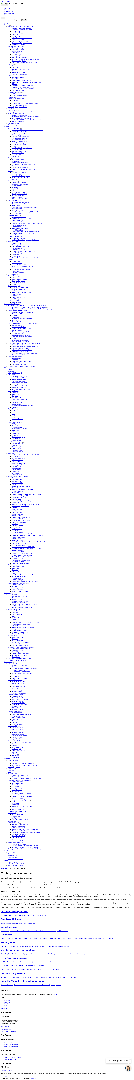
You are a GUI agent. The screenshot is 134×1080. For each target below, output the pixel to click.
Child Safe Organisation (19, 90)
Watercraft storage (17, 762)
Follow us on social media (19, 74)
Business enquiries (17, 263)
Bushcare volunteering (18, 701)
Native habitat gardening (19, 698)
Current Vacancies (17, 79)
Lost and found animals (18, 192)
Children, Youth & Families (19, 596)
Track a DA (15, 315)
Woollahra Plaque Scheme (19, 387)
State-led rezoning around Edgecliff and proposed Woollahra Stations (28, 305)
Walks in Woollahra (17, 747)
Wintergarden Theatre (18, 540)
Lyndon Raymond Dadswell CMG (22, 555)
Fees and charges (13, 125)
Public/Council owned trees (20, 162)
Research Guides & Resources (20, 378)
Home (2, 868)
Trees (9, 158)
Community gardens (14, 767)
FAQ (13, 616)
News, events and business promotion (22, 266)
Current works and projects (16, 98)
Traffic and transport (14, 286)
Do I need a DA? (17, 314)
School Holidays (16, 469)
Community (7, 593)
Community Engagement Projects (17, 107)
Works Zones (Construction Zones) (22, 292)
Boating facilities (13, 760)
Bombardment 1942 (17, 483)
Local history (12, 374)
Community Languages (18, 437)
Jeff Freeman (15, 507)
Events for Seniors (17, 474)
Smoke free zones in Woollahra (17, 811)
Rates (13, 277)
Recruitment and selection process (21, 80)
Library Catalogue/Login (15, 373)
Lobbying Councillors (18, 39)
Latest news (11, 852)
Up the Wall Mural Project (19, 634)
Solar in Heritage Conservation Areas (22, 673)
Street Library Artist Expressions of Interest (24, 575)
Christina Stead (16, 488)
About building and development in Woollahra (21, 366)
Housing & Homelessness (19, 602)
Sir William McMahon (18, 561)
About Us (14, 611)
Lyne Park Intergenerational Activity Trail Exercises (26, 778)
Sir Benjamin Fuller (17, 558)
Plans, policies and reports (19, 95)
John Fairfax (15, 511)
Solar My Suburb (17, 675)
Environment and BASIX (19, 327)
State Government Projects (19, 105)
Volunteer (14, 84)
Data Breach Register (18, 121)
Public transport (16, 294)
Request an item (16, 404)
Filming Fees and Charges (19, 238)
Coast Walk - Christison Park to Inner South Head (26, 832)
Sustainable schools (17, 719)
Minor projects (16, 102)
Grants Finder (16, 657)
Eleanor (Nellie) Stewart (19, 497)
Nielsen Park (15, 791)
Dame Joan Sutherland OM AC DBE (22, 489)
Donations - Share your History (21, 389)
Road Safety (15, 299)
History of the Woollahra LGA (20, 382)
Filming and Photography (15, 236)
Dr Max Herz (15, 492)
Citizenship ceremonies (14, 123)
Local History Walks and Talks (20, 386)
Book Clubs (15, 568)
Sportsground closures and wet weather (23, 818)
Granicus (33, 1078)
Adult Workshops (17, 456)
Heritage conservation (18, 330)
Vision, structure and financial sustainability (20, 26)
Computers (15, 396)
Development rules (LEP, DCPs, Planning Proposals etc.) (24, 323)
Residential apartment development (22, 337)
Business (10, 259)
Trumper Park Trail (17, 841)
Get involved (15, 722)
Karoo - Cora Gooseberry (19, 543)
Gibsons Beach (16, 785)
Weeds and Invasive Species (20, 699)
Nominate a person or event (20, 478)
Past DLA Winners (17, 589)
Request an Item (16, 440)
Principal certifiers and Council (20, 348)
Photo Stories (15, 384)
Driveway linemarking (18, 289)
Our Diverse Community (19, 606)
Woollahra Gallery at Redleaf (12, 1057)
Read (13, 410)
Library (6, 368)
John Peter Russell (17, 512)
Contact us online (17, 66)
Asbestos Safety (16, 358)
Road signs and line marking (20, 287)
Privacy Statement (14, 1077)
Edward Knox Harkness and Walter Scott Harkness (26, 494)
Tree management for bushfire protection (23, 164)
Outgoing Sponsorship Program (21, 655)
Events (6, 860)
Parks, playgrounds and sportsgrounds (19, 800)
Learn (13, 415)
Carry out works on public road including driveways (27, 223)
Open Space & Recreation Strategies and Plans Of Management (26, 849)
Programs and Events (14, 711)
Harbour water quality (18, 683)
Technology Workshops (18, 465)
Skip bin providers (17, 149)
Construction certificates (19, 345)
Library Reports (16, 578)
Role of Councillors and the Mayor (22, 38)
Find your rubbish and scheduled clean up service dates (27, 130)
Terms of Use (4, 1077)
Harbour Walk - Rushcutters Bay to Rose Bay (25, 829)
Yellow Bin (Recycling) (18, 133)
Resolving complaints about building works (24, 353)
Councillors (15, 34)
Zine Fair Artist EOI (17, 571)
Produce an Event (17, 573)
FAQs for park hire (17, 644)
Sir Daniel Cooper (17, 529)
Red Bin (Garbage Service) (19, 131)
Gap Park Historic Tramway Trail (21, 824)
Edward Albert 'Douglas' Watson (21, 496)
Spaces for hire (12, 635)
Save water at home (17, 685)
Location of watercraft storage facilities (23, 763)
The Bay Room (16, 243)
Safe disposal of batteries (19, 144)
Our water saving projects (19, 693)
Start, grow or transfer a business (21, 269)
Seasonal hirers (16, 816)
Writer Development (17, 460)
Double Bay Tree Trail (18, 836)
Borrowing (15, 392)
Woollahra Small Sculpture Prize (21, 624)
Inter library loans (17, 402)
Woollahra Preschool (14, 609)
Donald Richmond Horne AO (20, 557)
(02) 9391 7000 (6, 1029)
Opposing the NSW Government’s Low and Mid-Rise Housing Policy (32, 309)
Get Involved (12, 565)
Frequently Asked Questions (20, 588)
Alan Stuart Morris (17, 481)
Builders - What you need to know (22, 350)
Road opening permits (18, 220)
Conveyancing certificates (19, 279)
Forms (13, 93)
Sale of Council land (17, 230)
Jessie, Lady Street (17, 509)
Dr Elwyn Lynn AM (17, 491)
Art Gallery (15, 625)
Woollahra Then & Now (19, 379)
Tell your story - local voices (20, 632)
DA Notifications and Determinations (22, 318)
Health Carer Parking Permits (20, 177)
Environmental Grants (18, 650)
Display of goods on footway (20, 228)
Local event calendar (14, 862)
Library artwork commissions (20, 629)
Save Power (15, 676)
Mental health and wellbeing (20, 601)
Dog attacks (15, 189)
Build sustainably (13, 754)
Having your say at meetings (20, 57)
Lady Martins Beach (17, 788)
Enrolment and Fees (17, 614)
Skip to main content (7, 1)
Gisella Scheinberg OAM (19, 550)
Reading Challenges (17, 579)
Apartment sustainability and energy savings (24, 668)
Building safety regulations (15, 356)
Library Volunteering (18, 566)
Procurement (11, 108)
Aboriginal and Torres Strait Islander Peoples (24, 604)
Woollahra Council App (18, 72)
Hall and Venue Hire (18, 809)
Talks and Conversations (19, 458)
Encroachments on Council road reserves (23, 233)
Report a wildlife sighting (19, 703)
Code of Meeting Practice (19, 61)
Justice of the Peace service (19, 401)
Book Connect (16, 430)
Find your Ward (16, 31)
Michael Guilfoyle (17, 515)
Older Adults (15, 598)
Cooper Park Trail (17, 837)
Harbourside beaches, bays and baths (18, 780)
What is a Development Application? (22, 312)
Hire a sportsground (17, 640)
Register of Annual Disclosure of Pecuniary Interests (27, 112)
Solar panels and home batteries (21, 671)
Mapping (14, 284)
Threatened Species (17, 696)
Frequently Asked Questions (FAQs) (22, 405)
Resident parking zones (18, 174)
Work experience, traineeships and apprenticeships (26, 82)
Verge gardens (12, 768)
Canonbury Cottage (17, 245)
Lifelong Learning (17, 448)
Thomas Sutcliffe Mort (18, 537)
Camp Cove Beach (17, 781)
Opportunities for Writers (19, 576)
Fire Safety (15, 359)
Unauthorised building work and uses (22, 355)
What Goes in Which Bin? (19, 141)
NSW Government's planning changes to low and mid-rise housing (27, 307)
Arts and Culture (13, 619)
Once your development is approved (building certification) (25, 343)
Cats (13, 190)
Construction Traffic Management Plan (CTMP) (25, 346)
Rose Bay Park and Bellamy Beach (22, 796)
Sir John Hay (15, 530)
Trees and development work (20, 167)
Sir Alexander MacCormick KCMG (22, 534)
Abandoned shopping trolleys (20, 202)
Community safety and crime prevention (19, 658)
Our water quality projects (19, 681)
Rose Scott (15, 524)
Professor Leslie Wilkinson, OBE (21, 552)
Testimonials (15, 617)
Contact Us (11, 64)
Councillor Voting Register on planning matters (25, 62)
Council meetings (17, 51)
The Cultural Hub (17, 248)
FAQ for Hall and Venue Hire (20, 642)
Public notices (12, 97)
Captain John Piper (17, 484)
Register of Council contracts (20, 115)
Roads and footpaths (14, 215)
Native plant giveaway (18, 717)
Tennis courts (12, 821)
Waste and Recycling (14, 128)
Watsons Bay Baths (17, 798)
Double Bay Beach (17, 783)
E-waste (14, 146)
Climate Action (12, 663)
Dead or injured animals (18, 197)
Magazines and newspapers (19, 428)
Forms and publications (14, 92)
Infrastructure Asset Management (21, 218)
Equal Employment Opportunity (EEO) (23, 87)
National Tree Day (17, 708)
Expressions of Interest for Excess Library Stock (25, 581)
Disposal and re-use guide (19, 143)
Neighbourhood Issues (14, 200)
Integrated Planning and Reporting (21, 28)
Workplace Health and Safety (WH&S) (23, 89)
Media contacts (12, 855)
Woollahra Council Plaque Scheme (18, 476)
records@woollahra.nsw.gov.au (10, 1031)
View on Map (5, 1026)
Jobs (9, 75)
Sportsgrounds (16, 804)
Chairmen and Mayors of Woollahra (22, 43)
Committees (15, 52)
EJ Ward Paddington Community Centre (23, 251)
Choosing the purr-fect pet (19, 194)
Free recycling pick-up (18, 139)
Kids (13, 420)
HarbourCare (15, 721)
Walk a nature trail (17, 706)
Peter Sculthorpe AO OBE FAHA (21, 520)
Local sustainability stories (19, 735)
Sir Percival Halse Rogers (19, 519)
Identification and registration (20, 184)
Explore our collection (14, 422)
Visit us (10, 369)
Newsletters (15, 570)
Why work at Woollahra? (19, 77)
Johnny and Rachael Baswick (20, 563)
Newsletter (15, 586)
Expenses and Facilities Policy (20, 41)
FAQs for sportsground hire (20, 645)
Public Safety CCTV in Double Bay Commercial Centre (28, 120)
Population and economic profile (17, 660)
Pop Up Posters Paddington (20, 630)
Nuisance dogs (16, 187)
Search (3, 20)
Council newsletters (13, 854)
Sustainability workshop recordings (22, 714)
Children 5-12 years (17, 468)
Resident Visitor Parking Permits (21, 176)
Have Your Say (12, 857)
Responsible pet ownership (19, 182)
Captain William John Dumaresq (21, 486)
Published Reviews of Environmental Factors (25, 103)
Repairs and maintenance (19, 217)
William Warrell (16, 538)
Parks (13, 801)
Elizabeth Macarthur (17, 499)
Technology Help (17, 450)
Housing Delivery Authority (20, 340)
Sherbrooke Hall (16, 256)
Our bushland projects (18, 709)
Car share (14, 295)
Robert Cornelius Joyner (19, 522)
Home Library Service (18, 447)
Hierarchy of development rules (21, 332)
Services (6, 126)
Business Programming (18, 463)
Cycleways (15, 744)
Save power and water (18, 729)
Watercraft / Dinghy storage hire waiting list (24, 765)
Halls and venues (13, 241)
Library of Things (17, 427)
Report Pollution (16, 739)
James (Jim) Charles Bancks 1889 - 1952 (23, 547)
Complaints (15, 67)
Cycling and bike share (18, 297)
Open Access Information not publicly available (25, 116)
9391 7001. (55, 994)
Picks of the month (17, 432)
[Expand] (10, 25)
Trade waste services (18, 153)
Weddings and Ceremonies (19, 808)
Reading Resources (17, 435)
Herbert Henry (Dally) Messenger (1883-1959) (25, 504)
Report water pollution (18, 686)
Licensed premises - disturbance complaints (24, 207)
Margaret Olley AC (17, 514)
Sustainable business (17, 724)
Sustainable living (13, 726)
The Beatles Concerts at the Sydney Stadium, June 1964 (28, 535)
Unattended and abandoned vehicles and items (25, 204)
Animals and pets (13, 181)
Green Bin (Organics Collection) (21, 135)
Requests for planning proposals (21, 335)
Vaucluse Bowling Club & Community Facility (25, 258)
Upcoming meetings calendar (20, 48)
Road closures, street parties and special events (25, 291)
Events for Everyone (18, 451)
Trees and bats (16, 166)
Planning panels (16, 54)
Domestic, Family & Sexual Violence (22, 607)
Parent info (15, 612)
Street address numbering (19, 282)
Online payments (13, 274)
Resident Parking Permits (19, 172)
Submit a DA (15, 317)
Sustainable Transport (14, 740)
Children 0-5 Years (17, 466)
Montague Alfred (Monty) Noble (21, 517)
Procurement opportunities (19, 268)
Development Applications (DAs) (17, 310)
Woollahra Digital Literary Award (17, 583)
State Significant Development (20, 341)
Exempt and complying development (22, 328)
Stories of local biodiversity (19, 704)
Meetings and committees (15, 46)
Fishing (10, 772)
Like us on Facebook (10, 1043)
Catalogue (15, 424)
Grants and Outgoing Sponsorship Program (20, 647)
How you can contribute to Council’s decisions (25, 59)
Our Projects (15, 757)
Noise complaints (17, 208)
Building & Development (11, 304)
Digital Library (12, 409)
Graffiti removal (16, 205)
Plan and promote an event (15, 865)
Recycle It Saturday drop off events (22, 148)
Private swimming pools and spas (21, 361)
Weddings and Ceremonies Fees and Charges (25, 847)
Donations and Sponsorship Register (22, 118)
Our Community (13, 594)
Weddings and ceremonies (15, 842)
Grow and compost (17, 732)
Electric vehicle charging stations (21, 742)
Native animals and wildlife (19, 199)
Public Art (15, 621)
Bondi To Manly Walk (18, 827)
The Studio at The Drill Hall (20, 249)
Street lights (15, 235)
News (6, 850)
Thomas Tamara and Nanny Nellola (22, 553)
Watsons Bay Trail (17, 839)
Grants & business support (19, 264)
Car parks (14, 179)
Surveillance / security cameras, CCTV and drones (26, 212)
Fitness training (12, 773)
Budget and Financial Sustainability (22, 29)
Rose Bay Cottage (17, 253)
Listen (13, 412)
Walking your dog (17, 185)
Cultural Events (16, 461)
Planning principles (17, 333)
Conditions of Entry (17, 584)
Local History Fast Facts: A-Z (20, 376)
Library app (15, 407)
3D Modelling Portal (18, 322)
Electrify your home (17, 727)
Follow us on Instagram (11, 1044)
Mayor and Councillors (14, 33)
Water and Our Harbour (15, 680)
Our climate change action (19, 665)
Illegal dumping (16, 154)
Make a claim (15, 71)
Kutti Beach (15, 786)
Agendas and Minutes (18, 49)
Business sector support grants (20, 653)
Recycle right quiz (17, 156)
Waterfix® (15, 688)
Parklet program (16, 226)
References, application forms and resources (24, 169)
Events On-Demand (17, 419)
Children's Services (17, 443)
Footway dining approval (19, 225)
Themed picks (16, 433)
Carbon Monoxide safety (19, 364)
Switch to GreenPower (18, 670)
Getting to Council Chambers (20, 69)
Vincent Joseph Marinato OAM (21, 560)
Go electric (15, 667)
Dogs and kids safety (18, 195)
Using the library (13, 391)
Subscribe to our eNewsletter (9, 1070)
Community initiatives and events (21, 151)
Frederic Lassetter (17, 502)
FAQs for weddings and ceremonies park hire (25, 845)
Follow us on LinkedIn (11, 1046)
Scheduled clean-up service (19, 138)
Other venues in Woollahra (19, 844)
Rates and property (13, 276)
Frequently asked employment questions (23, 85)
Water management (13, 300)
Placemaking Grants (17, 652)
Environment (8, 662)
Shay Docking (16, 527)
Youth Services (16, 445)
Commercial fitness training (19, 777)
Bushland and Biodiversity (15, 694)
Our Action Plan (12, 752)
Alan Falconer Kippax (18, 479)
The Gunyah (15, 254)
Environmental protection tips (20, 351)
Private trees (15, 161)
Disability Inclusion (17, 599)
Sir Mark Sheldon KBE (18, 545)
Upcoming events (17, 712)
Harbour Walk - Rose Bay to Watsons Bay (24, 831)
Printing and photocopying (19, 399)
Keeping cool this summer (19, 678)
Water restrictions (17, 691)
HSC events (15, 473)
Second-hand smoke (17, 210)
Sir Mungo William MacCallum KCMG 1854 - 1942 (27, 548)
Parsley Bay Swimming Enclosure (21, 793)
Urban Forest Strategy (18, 159)
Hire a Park (15, 639)
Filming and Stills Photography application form (25, 240)
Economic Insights (17, 261)
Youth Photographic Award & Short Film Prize (25, 622)
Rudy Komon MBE (17, 525)
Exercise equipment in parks (20, 775)
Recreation (7, 758)
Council (6, 25)
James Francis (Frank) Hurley (20, 506)
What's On (11, 453)
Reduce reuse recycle (18, 734)
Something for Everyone (15, 442)
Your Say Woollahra (10, 1059)
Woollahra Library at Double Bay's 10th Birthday (26, 455)
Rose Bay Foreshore (17, 795)
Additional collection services (20, 136)
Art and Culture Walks (18, 826)
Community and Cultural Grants (21, 648)
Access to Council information (17, 113)
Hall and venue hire (17, 637)
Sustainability (15, 271)
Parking (10, 171)
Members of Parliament (18, 44)
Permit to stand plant (17, 222)
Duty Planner (15, 320)
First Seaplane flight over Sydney (21, 501)
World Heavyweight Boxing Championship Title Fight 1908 (29, 542)
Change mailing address (18, 281)
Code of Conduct (13, 110)
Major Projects (16, 100)
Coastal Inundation (17, 302)
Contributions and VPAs (19, 325)
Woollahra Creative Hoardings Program (23, 627)
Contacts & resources (18, 272)
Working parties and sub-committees (22, 56)
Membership (11, 371)
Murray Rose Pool (17, 790)
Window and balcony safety (20, 363)
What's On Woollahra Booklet (16, 864)
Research (14, 417)
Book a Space (16, 394)
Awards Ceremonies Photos (20, 591)
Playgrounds (15, 803)
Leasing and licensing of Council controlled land (26, 231)
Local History (16, 438)
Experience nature (17, 737)
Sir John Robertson (17, 532)
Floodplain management (19, 690)
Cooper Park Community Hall (20, 246)
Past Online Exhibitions (18, 381)
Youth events (15, 471)
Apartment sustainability (19, 731)
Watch (13, 414)
